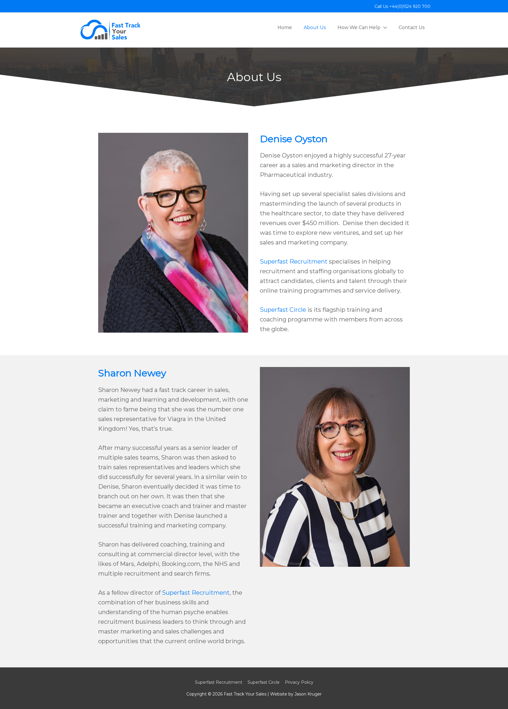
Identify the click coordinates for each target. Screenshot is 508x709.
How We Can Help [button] (358, 27)
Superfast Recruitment (293, 261)
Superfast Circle (283, 309)
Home (285, 27)
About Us (315, 27)
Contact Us (412, 27)
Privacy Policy (299, 682)
